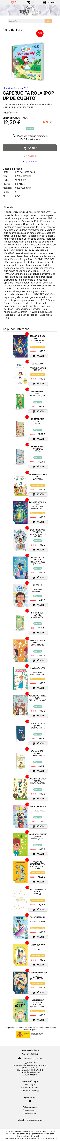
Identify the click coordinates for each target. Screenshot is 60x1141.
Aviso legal (30, 1084)
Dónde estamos (30, 1113)
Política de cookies (30, 1087)
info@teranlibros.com (32, 1058)
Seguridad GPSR (30, 162)
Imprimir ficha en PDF (16, 88)
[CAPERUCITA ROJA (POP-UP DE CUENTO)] (26, 59)
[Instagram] (30, 1101)
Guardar (32, 155)
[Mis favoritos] (12, 2)
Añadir (32, 148)
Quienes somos (30, 1110)
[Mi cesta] (28, 2)
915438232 (32, 1054)
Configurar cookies (30, 1090)
